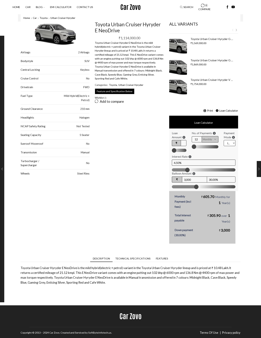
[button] (233, 30)
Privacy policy (231, 332)
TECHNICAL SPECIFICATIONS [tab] (133, 258)
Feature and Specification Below (114, 91)
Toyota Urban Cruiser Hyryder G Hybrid (212, 60)
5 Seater (84, 134)
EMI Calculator (60, 7)
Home (16, 7)
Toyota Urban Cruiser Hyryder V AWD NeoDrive (212, 79)
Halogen (84, 117)
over (218, 218)
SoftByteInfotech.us (99, 332)
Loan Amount (177, 135)
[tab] (101, 258)
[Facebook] (227, 7)
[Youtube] (233, 7)
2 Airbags (83, 52)
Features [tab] (162, 258)
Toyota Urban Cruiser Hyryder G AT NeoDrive (212, 39)
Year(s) (226, 203)
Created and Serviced (73, 332)
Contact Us (85, 7)
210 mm (84, 108)
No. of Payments (202, 133)
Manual (85, 152)
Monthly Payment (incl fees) (183, 201)
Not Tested (82, 126)
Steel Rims (83, 173)
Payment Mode (229, 135)
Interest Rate (180, 156)
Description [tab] (101, 258)
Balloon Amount (182, 173)
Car (28, 7)
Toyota (44, 17)
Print (210, 110)
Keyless (84, 69)
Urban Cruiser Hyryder (62, 17)
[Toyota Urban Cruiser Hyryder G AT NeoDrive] (178, 46)
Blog (39, 7)
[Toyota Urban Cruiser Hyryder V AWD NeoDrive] (178, 87)
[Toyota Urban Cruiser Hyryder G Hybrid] (178, 67)
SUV (87, 61)
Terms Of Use (209, 332)
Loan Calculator (228, 110)
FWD (86, 87)
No (87, 78)
